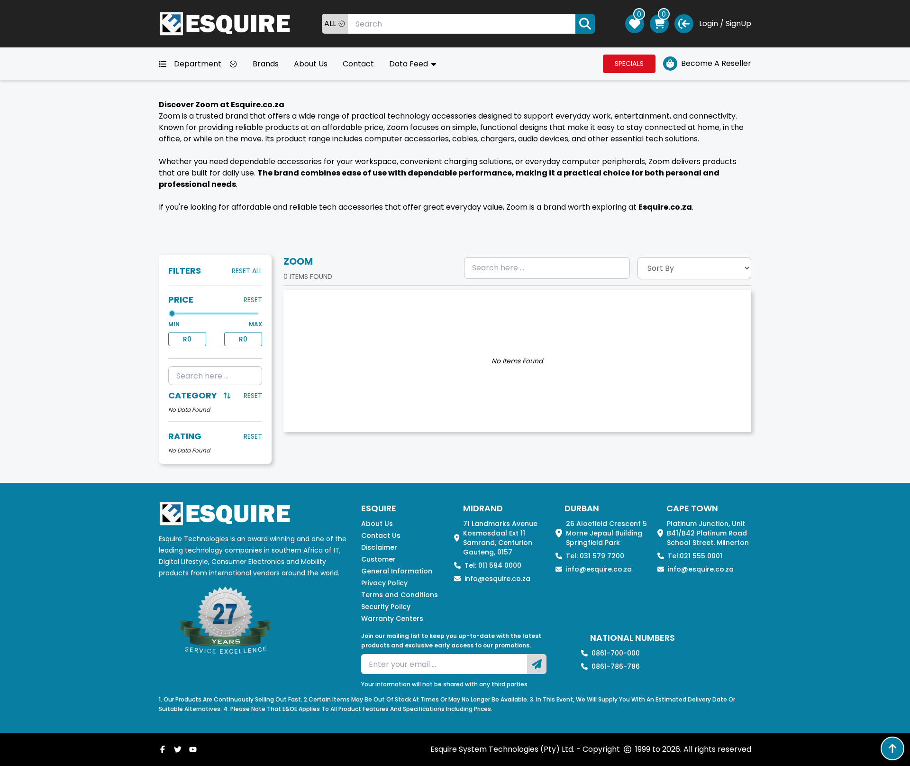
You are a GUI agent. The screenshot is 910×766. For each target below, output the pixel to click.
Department (197, 63)
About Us (311, 63)
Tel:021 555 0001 (695, 556)
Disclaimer (379, 547)
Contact (358, 63)
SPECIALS (629, 63)
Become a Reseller (716, 63)
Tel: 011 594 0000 (492, 565)
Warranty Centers (392, 618)
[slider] (172, 313)
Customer (378, 559)
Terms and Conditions (399, 595)
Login (708, 23)
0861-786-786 (616, 666)
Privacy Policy (384, 583)
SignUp (738, 23)
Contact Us (380, 535)
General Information (396, 571)
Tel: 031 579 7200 (595, 556)
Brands (266, 63)
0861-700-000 (616, 653)
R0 (187, 339)
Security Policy (385, 606)
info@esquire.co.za (497, 578)
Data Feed (409, 63)
